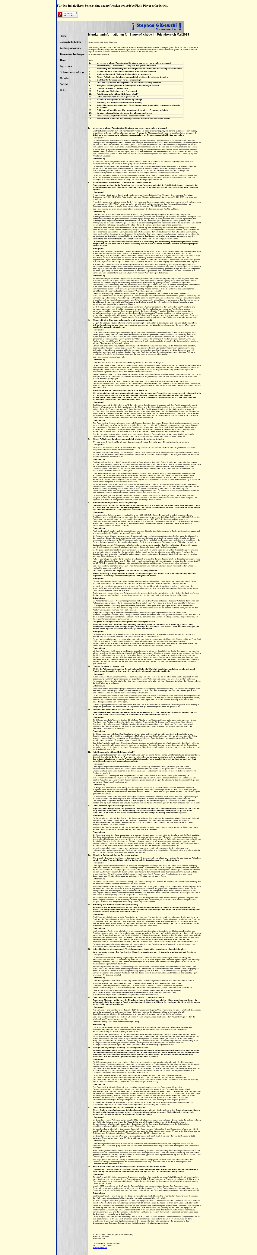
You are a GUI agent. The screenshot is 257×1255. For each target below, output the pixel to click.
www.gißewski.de (100, 1248)
